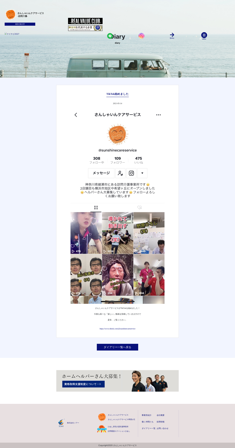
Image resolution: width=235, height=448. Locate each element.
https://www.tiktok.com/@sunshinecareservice (117, 329)
